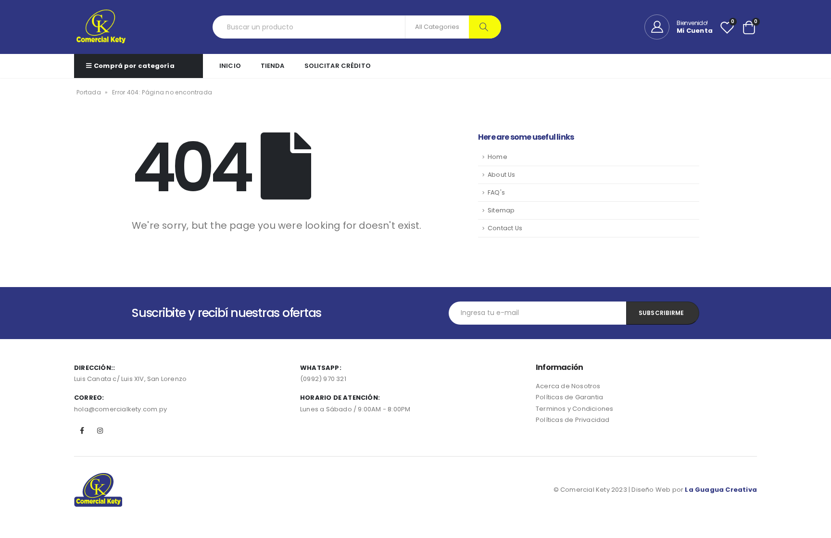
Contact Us (505, 228)
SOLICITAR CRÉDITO (337, 65)
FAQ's (496, 192)
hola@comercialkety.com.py (120, 409)
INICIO (230, 65)
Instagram (100, 430)
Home (497, 157)
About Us (502, 175)
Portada (88, 92)
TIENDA (273, 65)
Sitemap (501, 210)
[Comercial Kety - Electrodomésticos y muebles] (100, 27)
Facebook (82, 430)
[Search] (485, 27)
